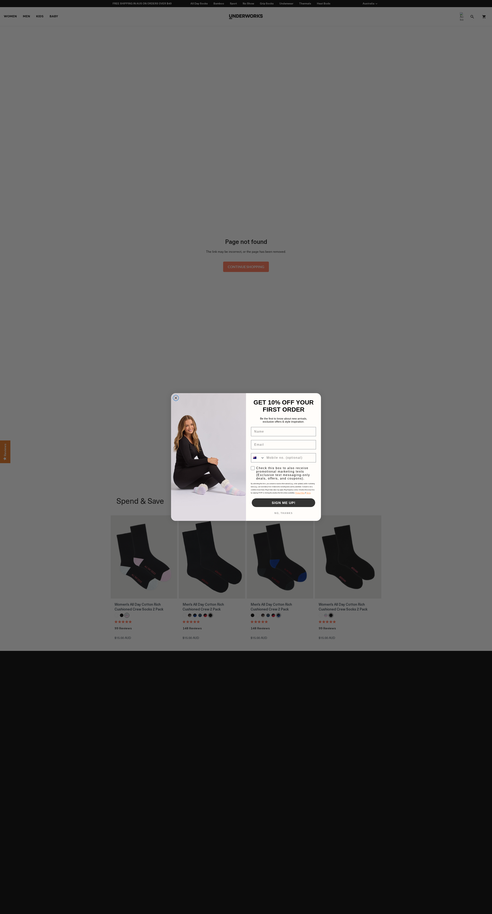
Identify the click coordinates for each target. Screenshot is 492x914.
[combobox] (258, 457)
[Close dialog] (176, 398)
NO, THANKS (283, 513)
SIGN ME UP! (283, 503)
